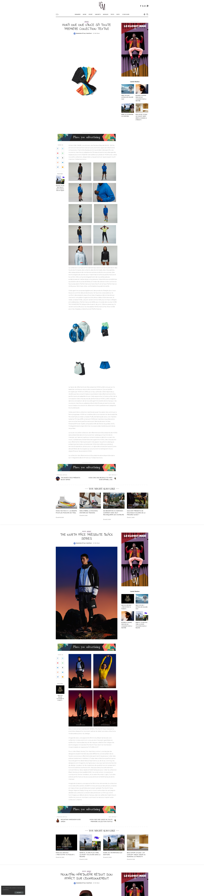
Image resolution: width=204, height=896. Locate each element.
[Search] (147, 14)
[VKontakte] (63, 162)
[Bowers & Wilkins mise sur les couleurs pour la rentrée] (142, 89)
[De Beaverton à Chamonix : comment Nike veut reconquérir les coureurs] (114, 501)
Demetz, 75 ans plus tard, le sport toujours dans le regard (60, 188)
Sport (86, 21)
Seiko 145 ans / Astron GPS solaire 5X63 (127, 97)
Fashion (135, 504)
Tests (106, 507)
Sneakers (65, 507)
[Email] (63, 167)
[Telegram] (58, 167)
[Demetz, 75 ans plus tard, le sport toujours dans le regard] (60, 180)
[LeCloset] (102, 6)
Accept (19, 892)
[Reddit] (58, 162)
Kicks (70, 846)
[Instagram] (145, 6)
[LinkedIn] (58, 158)
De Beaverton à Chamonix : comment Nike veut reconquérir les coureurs (113, 513)
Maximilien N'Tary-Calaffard (84, 33)
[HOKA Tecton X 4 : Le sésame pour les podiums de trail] (66, 501)
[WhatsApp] (63, 153)
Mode (84, 531)
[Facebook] (140, 6)
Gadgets (89, 846)
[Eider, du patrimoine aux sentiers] (127, 108)
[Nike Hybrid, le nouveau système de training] (90, 501)
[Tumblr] (63, 158)
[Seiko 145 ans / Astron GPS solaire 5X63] (127, 89)
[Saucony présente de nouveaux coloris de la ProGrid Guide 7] (137, 501)
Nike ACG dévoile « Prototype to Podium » (60, 698)
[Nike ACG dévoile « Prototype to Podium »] (60, 689)
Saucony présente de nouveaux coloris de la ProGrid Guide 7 (136, 513)
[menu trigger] (58, 14)
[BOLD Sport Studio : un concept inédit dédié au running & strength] (142, 108)
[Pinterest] (58, 153)
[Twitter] (143, 6)
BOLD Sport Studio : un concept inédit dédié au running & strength (136, 854)
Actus (59, 507)
